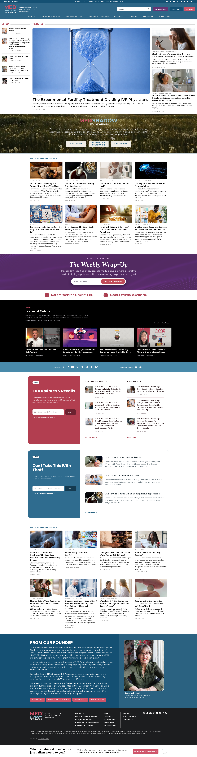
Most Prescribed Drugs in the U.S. (72, 295)
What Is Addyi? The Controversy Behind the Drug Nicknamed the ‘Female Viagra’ (114, 603)
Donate (189, 9)
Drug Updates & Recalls (86, 716)
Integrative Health (73, 16)
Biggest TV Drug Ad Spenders (128, 295)
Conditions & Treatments (98, 16)
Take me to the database (42, 417)
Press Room (164, 16)
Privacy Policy (129, 716)
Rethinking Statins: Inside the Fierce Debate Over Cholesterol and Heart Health (149, 603)
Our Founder (80, 699)
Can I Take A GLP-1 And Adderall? (123, 457)
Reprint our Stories (84, 726)
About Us (133, 16)
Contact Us (128, 719)
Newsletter (160, 9)
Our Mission (37, 699)
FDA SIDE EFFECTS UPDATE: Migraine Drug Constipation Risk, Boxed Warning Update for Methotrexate (107, 406)
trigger (164, 751)
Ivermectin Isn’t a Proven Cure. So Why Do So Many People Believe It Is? (46, 229)
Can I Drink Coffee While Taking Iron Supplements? (133, 493)
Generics (31, 16)
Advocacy (109, 716)
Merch (107, 713)
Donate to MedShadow (145, 751)
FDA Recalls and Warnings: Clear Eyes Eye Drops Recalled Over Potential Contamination (150, 389)
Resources (119, 16)
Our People (148, 16)
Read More (131, 438)
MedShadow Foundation (58, 699)
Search (71, 412)
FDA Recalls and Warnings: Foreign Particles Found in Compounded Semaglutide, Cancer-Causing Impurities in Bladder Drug (150, 405)
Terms (126, 713)
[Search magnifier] (149, 9)
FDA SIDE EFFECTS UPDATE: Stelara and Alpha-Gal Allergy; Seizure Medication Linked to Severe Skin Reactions (173, 98)
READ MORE (90, 438)
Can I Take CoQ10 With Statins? (122, 475)
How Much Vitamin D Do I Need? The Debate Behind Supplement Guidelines (114, 229)
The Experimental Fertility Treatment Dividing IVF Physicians (90, 99)
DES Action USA (97, 699)
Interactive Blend (43, 738)
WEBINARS (176, 9)
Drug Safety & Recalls (49, 16)
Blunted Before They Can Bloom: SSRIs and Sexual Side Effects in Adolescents (45, 603)
